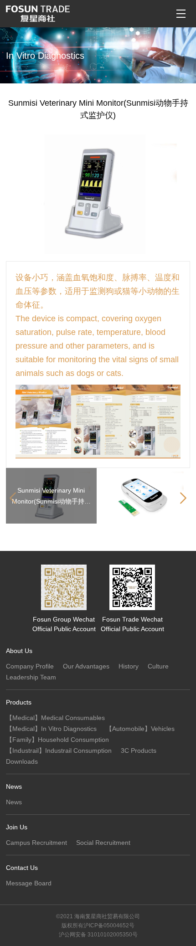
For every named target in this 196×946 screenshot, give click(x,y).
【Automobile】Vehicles (140, 728)
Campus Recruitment (36, 842)
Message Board (29, 883)
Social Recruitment (103, 842)
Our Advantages (86, 666)
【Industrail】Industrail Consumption (59, 750)
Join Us (16, 827)
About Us (19, 650)
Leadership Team (31, 677)
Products (18, 702)
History (129, 666)
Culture (158, 666)
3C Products (138, 750)
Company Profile (30, 666)
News (14, 786)
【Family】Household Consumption (57, 739)
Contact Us (22, 867)
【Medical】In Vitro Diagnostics (51, 728)
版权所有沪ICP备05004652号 (98, 925)
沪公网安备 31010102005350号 (98, 934)
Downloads (22, 761)
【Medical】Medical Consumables (55, 717)
